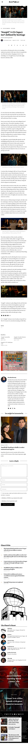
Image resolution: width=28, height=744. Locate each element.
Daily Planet (9, 628)
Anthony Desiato (10, 640)
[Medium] (19, 714)
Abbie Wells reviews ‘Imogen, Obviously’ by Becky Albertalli (16, 631)
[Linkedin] (17, 45)
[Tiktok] (17, 714)
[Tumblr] (21, 714)
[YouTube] (15, 714)
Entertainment (6, 28)
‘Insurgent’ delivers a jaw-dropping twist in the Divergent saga (16, 660)
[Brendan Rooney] (3, 648)
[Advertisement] (14, 74)
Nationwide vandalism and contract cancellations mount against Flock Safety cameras (14, 575)
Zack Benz (9, 634)
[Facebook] (9, 45)
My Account (24, 738)
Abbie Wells (9, 658)
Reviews (13, 28)
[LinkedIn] (15, 408)
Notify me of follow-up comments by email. (12, 498)
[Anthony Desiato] (3, 642)
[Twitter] (11, 45)
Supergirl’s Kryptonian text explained (13, 582)
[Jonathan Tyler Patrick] (3, 654)
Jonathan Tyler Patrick (11, 652)
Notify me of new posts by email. (9, 501)
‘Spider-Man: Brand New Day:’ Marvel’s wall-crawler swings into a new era (16, 649)
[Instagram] (12, 408)
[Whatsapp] (20, 45)
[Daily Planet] (3, 630)
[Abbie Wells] (3, 660)
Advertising (23, 736)
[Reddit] (23, 45)
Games (23, 737)
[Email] (26, 45)
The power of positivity (11, 654)
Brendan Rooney (8, 40)
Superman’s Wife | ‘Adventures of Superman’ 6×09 (16, 642)
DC (1, 28)
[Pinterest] (14, 45)
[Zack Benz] (3, 636)
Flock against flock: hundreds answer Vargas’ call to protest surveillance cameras (17, 637)
